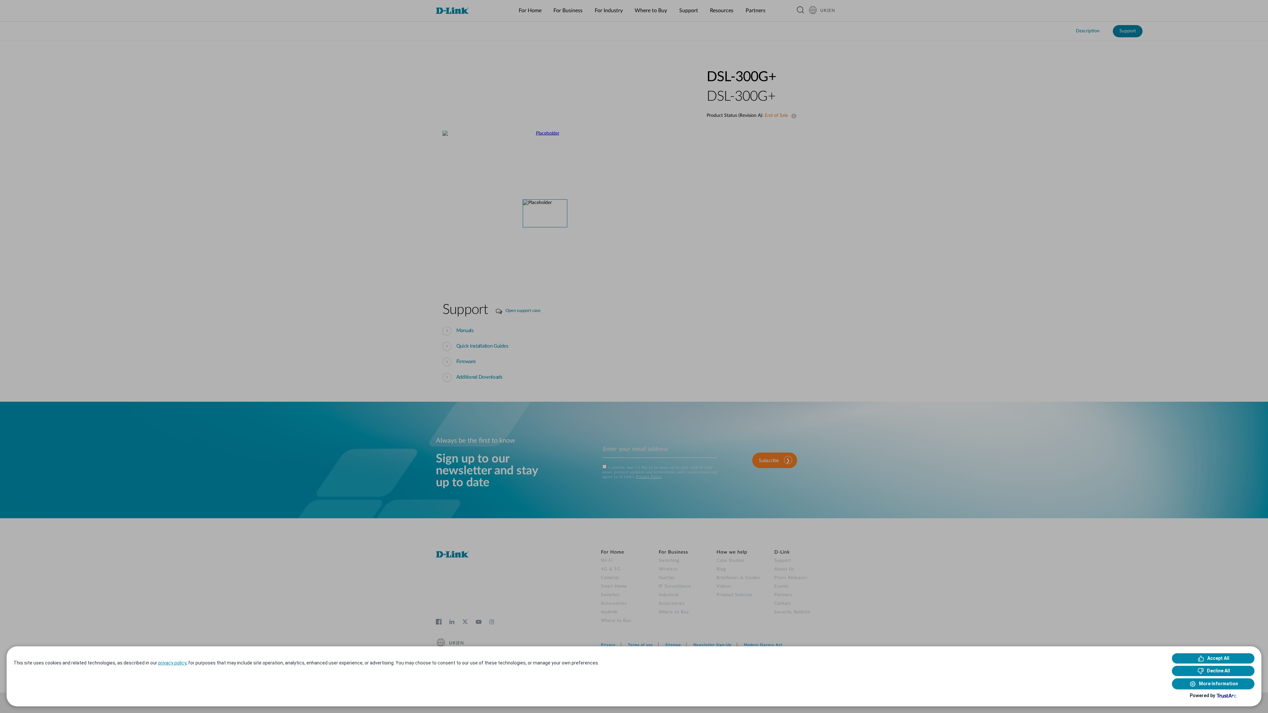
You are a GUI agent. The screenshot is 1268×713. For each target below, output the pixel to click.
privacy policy (172, 662)
